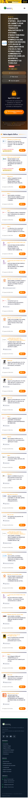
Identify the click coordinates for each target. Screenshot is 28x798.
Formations (6, 754)
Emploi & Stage (7, 746)
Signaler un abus (6, 795)
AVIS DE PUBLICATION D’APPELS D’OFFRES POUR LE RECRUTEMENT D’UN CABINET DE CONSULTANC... (16, 266)
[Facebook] (3, 736)
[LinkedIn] (7, 736)
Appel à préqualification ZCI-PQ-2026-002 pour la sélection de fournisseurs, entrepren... (16, 364)
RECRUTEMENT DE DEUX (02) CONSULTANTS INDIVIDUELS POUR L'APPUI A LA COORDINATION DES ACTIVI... (15, 579)
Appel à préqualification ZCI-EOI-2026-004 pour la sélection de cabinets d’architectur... (16, 401)
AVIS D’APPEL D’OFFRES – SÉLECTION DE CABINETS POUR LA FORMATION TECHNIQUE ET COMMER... (16, 198)
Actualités (5, 744)
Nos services (6, 761)
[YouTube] (10, 736)
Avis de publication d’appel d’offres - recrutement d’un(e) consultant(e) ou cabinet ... (16, 599)
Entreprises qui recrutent (9, 765)
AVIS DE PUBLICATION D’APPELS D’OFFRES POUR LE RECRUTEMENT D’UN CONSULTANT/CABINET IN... (16, 247)
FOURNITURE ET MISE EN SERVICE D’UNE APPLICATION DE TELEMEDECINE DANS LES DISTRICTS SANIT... (16, 344)
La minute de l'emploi (8, 750)
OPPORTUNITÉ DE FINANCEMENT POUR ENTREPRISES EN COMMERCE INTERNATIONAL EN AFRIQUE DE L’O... (16, 698)
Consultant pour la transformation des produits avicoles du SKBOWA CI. (15, 302)
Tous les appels (15, 80)
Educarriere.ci (9, 793)
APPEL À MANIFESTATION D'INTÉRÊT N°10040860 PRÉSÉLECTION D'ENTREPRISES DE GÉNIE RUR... (16, 421)
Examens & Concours (8, 752)
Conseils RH (6, 767)
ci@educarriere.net (9, 784)
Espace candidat (7, 769)
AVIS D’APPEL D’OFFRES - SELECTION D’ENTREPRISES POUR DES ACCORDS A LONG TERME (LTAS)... (15, 558)
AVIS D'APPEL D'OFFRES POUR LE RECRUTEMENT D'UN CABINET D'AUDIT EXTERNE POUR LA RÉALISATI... (16, 283)
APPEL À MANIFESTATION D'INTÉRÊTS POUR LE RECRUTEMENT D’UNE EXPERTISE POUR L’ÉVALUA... (15, 181)
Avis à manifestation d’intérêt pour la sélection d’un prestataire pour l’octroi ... (16, 639)
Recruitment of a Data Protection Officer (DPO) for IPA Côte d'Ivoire (16, 459)
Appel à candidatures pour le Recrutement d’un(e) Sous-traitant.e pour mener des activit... (15, 478)
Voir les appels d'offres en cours (15, 112)
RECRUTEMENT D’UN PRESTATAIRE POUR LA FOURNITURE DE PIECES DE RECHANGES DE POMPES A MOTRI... (15, 162)
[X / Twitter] (14, 736)
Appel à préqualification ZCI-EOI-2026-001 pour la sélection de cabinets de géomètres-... (16, 382)
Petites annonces (7, 763)
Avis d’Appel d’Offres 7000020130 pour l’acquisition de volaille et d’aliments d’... (16, 214)
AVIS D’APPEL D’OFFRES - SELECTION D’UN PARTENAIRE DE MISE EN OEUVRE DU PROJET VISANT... (17, 619)
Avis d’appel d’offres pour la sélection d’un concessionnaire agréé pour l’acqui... (16, 440)
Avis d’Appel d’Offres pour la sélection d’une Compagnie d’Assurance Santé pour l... (15, 678)
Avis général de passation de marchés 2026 (15, 517)
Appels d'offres (7, 748)
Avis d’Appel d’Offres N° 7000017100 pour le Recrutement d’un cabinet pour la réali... (16, 659)
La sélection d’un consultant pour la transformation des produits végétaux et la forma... (16, 230)
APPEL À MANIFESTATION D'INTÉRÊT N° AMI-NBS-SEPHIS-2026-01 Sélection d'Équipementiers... (16, 498)
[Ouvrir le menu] (24, 8)
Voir (23, 150)
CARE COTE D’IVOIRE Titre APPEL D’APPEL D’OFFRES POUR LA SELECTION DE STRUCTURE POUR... (16, 322)
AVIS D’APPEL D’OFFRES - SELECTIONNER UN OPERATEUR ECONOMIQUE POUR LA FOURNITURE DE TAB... (16, 538)
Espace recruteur (7, 771)
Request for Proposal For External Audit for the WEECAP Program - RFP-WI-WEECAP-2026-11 (16, 144)
